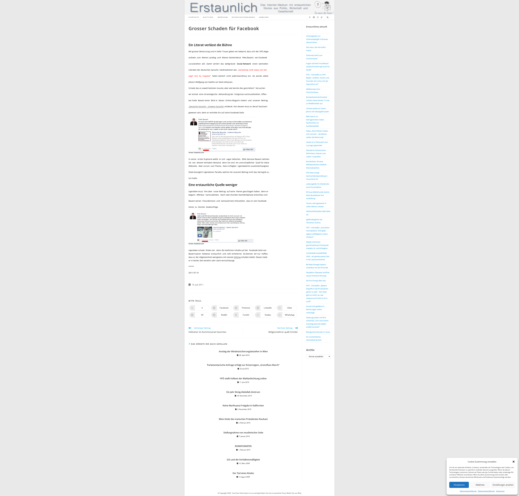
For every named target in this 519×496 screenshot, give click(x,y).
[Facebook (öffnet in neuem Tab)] (314, 17)
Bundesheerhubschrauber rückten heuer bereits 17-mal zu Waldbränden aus (317, 100)
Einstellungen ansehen (503, 484)
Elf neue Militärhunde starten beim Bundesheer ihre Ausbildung (318, 195)
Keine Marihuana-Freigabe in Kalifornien (243, 405)
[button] (513, 461)
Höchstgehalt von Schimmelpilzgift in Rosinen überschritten (317, 39)
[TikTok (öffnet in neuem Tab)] (321, 17)
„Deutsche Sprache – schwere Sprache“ (206, 106)
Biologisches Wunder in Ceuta (318, 332)
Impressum (500, 491)
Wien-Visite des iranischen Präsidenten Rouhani (243, 419)
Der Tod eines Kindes (243, 473)
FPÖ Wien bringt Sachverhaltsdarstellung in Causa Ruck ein (316, 175)
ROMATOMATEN (243, 446)
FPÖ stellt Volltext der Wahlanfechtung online (243, 378)
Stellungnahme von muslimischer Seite (243, 432)
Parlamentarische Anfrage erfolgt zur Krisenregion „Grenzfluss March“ (243, 364)
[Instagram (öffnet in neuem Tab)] (318, 17)
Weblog (237, 257)
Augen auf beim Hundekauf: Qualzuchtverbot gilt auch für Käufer (318, 66)
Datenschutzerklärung (468, 491)
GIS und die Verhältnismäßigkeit (243, 459)
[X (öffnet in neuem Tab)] (310, 17)
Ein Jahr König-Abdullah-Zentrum (243, 392)
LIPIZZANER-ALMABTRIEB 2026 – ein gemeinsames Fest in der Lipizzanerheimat (317, 256)
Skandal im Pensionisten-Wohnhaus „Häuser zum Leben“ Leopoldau (316, 153)
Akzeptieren (459, 484)
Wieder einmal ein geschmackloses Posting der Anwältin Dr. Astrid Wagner (317, 245)
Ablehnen (480, 484)
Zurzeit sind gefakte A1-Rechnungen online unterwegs (315, 309)
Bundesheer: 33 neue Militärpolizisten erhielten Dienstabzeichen (316, 164)
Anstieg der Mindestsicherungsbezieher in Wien (243, 351)
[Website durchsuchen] (328, 17)
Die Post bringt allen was (316, 280)
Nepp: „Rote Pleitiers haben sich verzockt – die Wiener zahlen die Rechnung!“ (317, 134)
